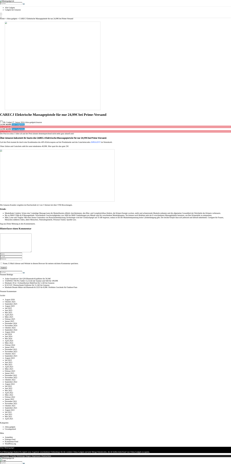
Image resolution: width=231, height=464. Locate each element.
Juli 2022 (8, 386)
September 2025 (11, 304)
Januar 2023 (9, 373)
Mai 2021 (8, 417)
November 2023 (11, 352)
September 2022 (11, 382)
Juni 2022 (8, 388)
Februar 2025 (10, 319)
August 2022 (10, 384)
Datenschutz (46, 456)
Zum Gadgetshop (18, 124)
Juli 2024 (8, 334)
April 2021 (9, 419)
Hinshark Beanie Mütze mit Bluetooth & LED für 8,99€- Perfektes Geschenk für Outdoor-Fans (41, 287)
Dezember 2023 (11, 349)
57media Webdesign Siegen (20, 456)
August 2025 (10, 306)
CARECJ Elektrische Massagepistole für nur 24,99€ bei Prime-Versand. (72, 138)
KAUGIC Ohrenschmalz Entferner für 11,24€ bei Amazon (27, 285)
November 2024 (11, 326)
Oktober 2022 (10, 380)
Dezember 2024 (11, 323)
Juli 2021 (8, 412)
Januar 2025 (9, 321)
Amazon (38, 122)
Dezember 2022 (11, 375)
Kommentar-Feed (11, 442)
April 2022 (9, 393)
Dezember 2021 (11, 401)
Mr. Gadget (7, 122)
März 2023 (9, 369)
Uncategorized (10, 429)
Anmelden (9, 437)
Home (2, 19)
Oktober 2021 (10, 406)
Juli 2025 (8, 308)
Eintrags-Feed (10, 439)
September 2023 (11, 356)
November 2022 (11, 378)
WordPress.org (10, 444)
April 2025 (9, 315)
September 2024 (11, 330)
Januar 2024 (9, 347)
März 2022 (9, 395)
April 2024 (9, 341)
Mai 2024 (8, 339)
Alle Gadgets (10, 8)
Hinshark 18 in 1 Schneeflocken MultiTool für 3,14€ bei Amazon (29, 283)
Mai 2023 (8, 365)
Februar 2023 (10, 371)
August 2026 (10, 300)
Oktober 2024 (10, 328)
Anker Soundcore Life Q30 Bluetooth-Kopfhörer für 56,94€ (28, 279)
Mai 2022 (8, 391)
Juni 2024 (8, 336)
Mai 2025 (8, 313)
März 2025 (9, 317)
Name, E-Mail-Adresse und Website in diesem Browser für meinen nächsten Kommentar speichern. (40, 263)
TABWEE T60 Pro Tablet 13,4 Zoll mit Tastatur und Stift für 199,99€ (31, 281)
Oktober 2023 (10, 354)
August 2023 (10, 358)
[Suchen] (24, 272)
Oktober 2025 (10, 302)
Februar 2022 (10, 397)
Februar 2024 (10, 345)
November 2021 (11, 404)
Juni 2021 (8, 414)
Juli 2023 (8, 360)
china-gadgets (12, 19)
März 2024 (9, 343)
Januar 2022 (9, 399)
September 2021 (11, 408)
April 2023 (9, 367)
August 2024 (10, 332)
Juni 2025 (8, 310)
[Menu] (1, 14)
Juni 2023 (8, 362)
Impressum (36, 456)
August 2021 (10, 410)
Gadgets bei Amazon (13, 10)
